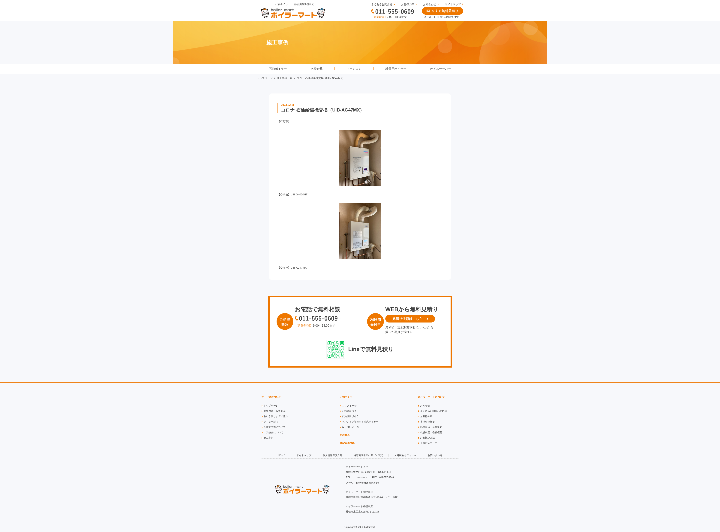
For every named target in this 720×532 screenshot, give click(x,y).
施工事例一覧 (284, 78)
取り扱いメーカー (351, 427)
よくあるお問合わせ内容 (433, 411)
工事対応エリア (428, 443)
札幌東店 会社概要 (431, 432)
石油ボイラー (278, 68)
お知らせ (425, 405)
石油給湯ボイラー (351, 411)
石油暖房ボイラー (351, 416)
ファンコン (354, 68)
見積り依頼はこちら (407, 319)
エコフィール (349, 405)
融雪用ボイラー (395, 68)
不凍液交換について (275, 427)
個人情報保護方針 (332, 455)
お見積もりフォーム (405, 455)
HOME (281, 455)
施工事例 (268, 437)
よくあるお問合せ (381, 4)
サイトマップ (453, 4)
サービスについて (271, 397)
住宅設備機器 (347, 443)
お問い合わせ (435, 455)
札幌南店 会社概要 (431, 427)
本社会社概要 (427, 421)
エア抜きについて (273, 432)
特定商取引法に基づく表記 (368, 455)
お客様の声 (407, 4)
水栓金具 (317, 68)
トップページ (265, 78)
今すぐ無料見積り (444, 11)
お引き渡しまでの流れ (276, 416)
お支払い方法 (427, 437)
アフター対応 (271, 421)
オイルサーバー (440, 68)
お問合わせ (429, 4)
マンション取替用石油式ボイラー (360, 421)
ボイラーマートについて (431, 397)
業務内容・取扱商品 (275, 411)
